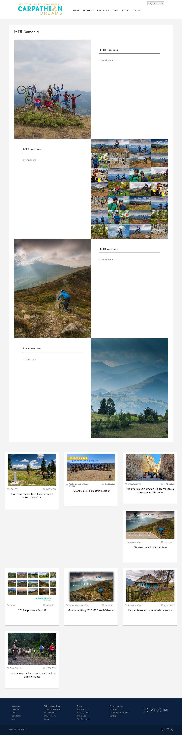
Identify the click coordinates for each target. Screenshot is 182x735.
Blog (12, 489)
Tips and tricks (83, 709)
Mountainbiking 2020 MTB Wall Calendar (91, 610)
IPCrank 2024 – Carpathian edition (91, 490)
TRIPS (115, 10)
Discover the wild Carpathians (150, 547)
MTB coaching (50, 716)
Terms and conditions (119, 712)
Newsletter (16, 716)
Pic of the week (83, 719)
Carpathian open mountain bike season (150, 610)
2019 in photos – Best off (32, 610)
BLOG (125, 10)
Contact (113, 716)
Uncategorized (82, 605)
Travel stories (134, 483)
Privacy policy (116, 706)
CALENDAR (103, 10)
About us (16, 706)
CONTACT (137, 10)
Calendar (15, 709)
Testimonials (75, 483)
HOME (76, 10)
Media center (50, 712)
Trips (14, 712)
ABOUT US (88, 10)
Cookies (113, 709)
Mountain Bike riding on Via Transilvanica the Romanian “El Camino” (150, 490)
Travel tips (81, 716)
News (17, 489)
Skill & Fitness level (52, 709)
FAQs (46, 719)
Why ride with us (52, 706)
